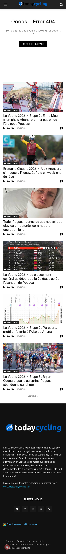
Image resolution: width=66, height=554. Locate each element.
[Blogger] (17, 509)
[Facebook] (25, 509)
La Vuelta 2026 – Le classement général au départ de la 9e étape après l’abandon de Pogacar (31, 279)
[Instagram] (33, 509)
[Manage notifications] (7, 547)
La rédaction (9, 128)
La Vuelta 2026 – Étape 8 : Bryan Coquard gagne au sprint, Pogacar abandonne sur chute (28, 381)
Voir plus (32, 396)
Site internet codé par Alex (22, 524)
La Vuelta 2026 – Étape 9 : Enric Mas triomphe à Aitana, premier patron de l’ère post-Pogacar (30, 120)
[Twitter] (49, 509)
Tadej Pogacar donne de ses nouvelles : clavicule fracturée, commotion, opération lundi (32, 226)
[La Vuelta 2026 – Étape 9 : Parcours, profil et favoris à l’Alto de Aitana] (33, 309)
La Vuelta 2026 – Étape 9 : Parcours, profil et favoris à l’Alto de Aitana (30, 330)
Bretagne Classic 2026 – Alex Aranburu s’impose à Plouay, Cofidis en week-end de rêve (32, 173)
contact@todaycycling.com (17, 486)
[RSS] (41, 509)
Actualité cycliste (11, 110)
